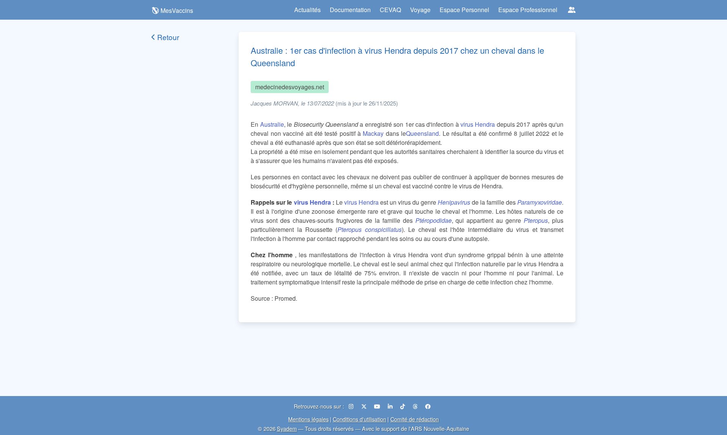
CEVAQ (390, 9)
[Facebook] (428, 406)
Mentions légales (308, 419)
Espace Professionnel (527, 9)
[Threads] (416, 406)
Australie (272, 124)
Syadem (287, 428)
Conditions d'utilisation (359, 419)
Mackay (373, 133)
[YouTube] (378, 406)
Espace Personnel (464, 9)
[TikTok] (403, 406)
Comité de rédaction (414, 419)
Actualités (307, 9)
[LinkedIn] (391, 406)
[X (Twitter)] (364, 406)
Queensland (422, 133)
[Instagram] (352, 406)
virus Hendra (477, 124)
